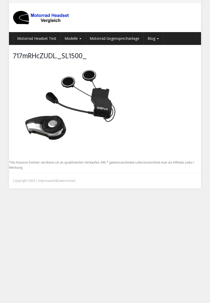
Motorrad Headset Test (36, 38)
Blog (152, 38)
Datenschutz (66, 180)
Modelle (72, 38)
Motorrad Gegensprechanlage (114, 38)
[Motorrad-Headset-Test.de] (41, 17)
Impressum (46, 180)
